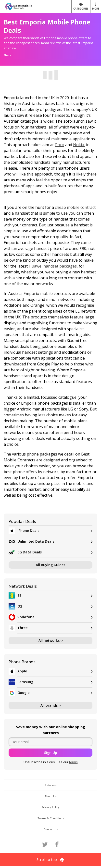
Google (23, 692)
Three (22, 627)
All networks (49, 640)
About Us (50, 796)
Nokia (78, 144)
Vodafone (25, 617)
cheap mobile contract (75, 207)
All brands (49, 705)
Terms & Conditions (51, 818)
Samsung (25, 681)
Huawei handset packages (53, 266)
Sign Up (50, 752)
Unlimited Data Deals (35, 541)
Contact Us (51, 829)
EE (19, 595)
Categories (80, 8)
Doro (59, 144)
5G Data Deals (29, 552)
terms (73, 762)
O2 (19, 606)
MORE (95, 8)
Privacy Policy (50, 807)
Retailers (50, 785)
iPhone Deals (28, 530)
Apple (22, 671)
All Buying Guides (50, 564)
